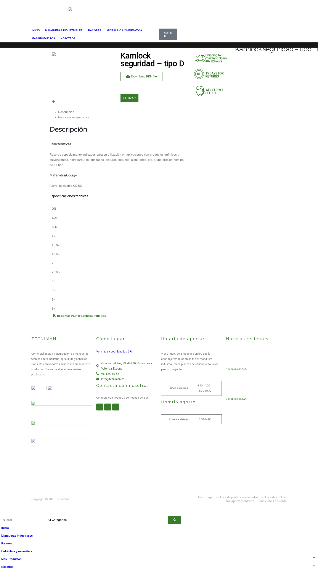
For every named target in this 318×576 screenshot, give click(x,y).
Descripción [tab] (66, 112)
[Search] (174, 520)
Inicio (36, 30)
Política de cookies (274, 497)
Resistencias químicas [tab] (73, 117)
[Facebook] (99, 407)
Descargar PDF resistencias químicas (81, 316)
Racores (94, 30)
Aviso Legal (205, 497)
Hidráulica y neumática (124, 30)
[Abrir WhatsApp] (307, 565)
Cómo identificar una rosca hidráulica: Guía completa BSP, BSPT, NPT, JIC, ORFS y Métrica (255, 389)
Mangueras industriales (63, 30)
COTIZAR (129, 98)
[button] (2, 513)
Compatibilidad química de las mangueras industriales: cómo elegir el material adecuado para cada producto (254, 359)
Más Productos (43, 38)
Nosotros (68, 38)
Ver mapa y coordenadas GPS (114, 351)
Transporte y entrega (239, 501)
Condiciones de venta (272, 501)
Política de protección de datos (237, 497)
